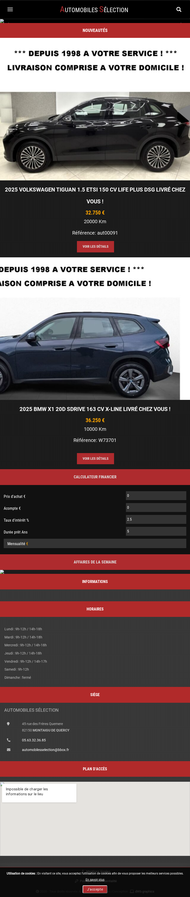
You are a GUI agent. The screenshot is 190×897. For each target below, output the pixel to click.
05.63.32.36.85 (34, 740)
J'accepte (95, 889)
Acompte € (12, 508)
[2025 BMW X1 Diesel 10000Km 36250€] (95, 328)
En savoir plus (95, 879)
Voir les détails (96, 246)
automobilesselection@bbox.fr (45, 750)
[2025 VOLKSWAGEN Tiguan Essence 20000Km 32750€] (95, 109)
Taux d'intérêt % (16, 520)
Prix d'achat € (14, 496)
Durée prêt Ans (15, 532)
